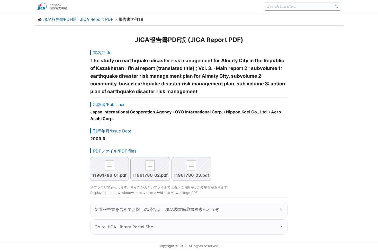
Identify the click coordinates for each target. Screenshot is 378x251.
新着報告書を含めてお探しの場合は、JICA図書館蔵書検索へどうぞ (157, 209)
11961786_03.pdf (191, 175)
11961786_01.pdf (109, 175)
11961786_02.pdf (150, 175)
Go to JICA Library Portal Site (124, 226)
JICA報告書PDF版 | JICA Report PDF (77, 19)
